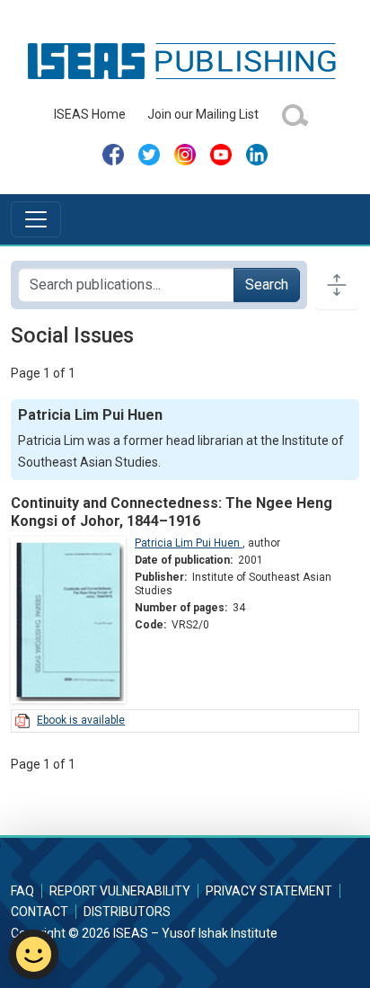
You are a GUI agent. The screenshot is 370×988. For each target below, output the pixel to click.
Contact (39, 911)
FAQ (22, 891)
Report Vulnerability (119, 891)
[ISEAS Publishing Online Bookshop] (185, 60)
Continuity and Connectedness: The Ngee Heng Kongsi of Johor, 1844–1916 (171, 511)
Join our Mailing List (203, 114)
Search (266, 284)
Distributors (127, 911)
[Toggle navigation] (36, 219)
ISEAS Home (90, 114)
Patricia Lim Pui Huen (188, 543)
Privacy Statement (269, 891)
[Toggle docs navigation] (336, 285)
